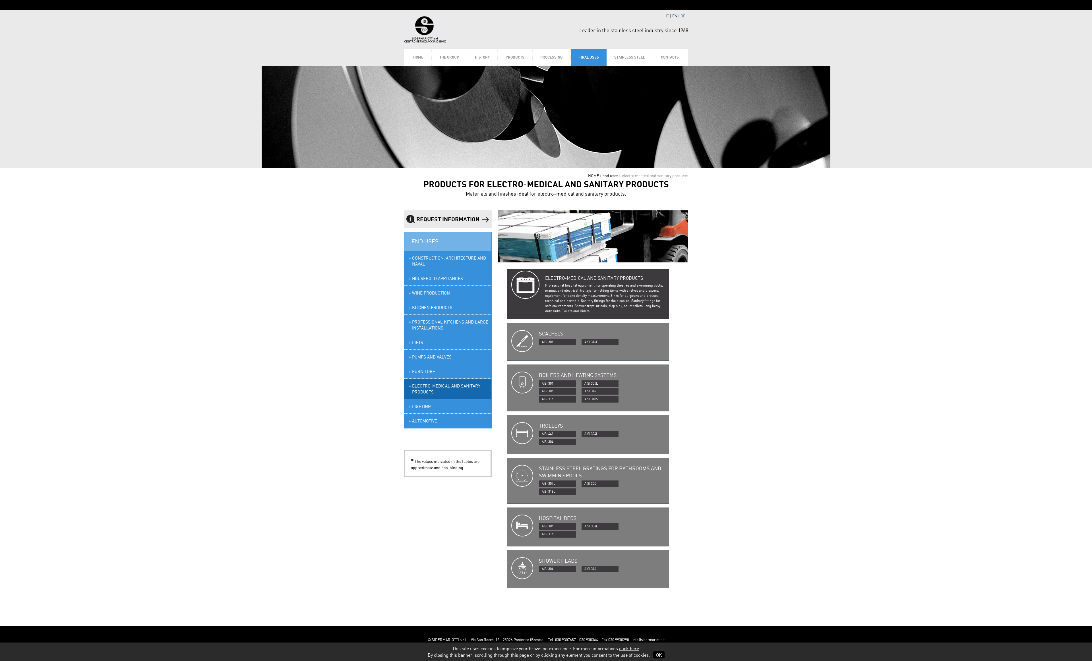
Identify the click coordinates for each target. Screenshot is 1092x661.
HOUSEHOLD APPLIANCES (437, 278)
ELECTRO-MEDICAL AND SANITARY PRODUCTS (446, 389)
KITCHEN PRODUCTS (432, 307)
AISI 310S (591, 399)
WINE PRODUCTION (431, 293)
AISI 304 (547, 391)
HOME (593, 175)
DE (683, 15)
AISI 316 (590, 391)
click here (629, 648)
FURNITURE (423, 371)
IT (667, 15)
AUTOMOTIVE (424, 421)
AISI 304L (548, 342)
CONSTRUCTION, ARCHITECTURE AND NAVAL (449, 261)
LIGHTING (421, 406)
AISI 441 (547, 434)
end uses (610, 175)
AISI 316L (591, 342)
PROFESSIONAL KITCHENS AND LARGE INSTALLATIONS (450, 325)
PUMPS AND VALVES (432, 357)
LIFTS (417, 342)
